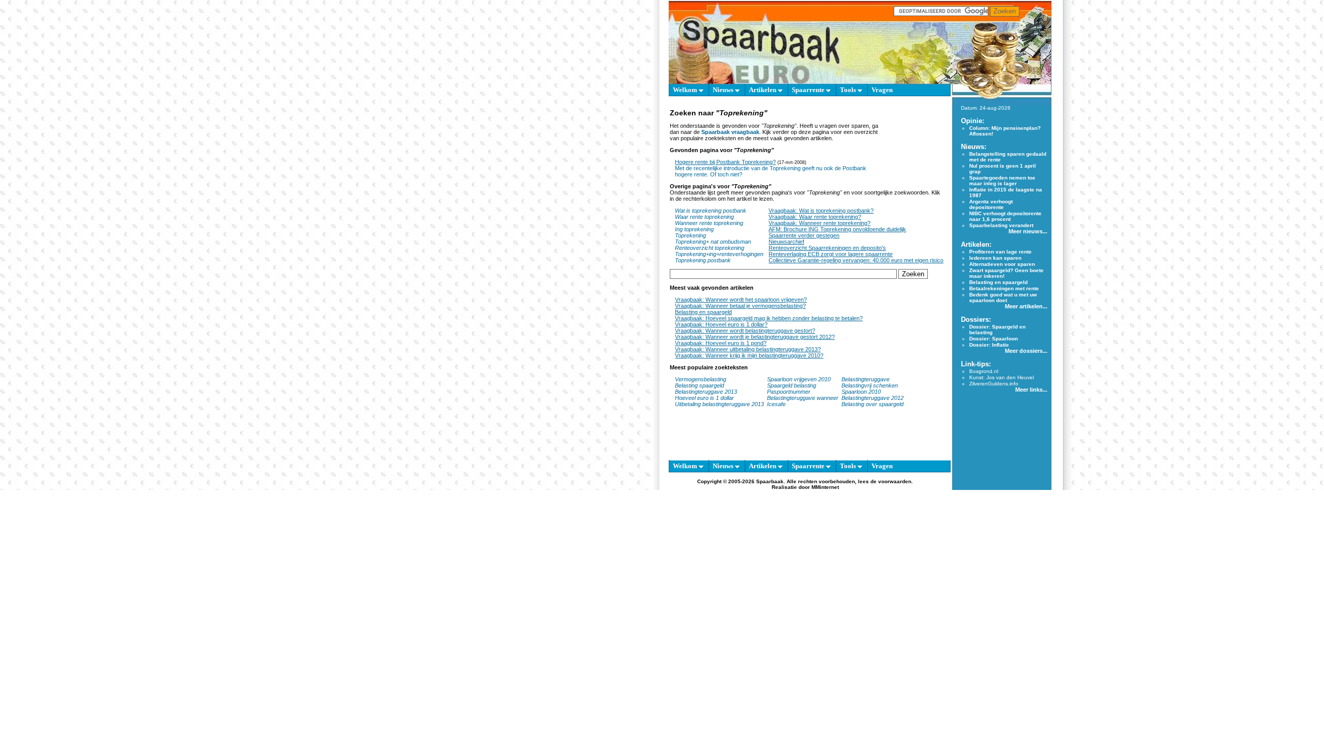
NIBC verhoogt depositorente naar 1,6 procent (1005, 216)
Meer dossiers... (1026, 351)
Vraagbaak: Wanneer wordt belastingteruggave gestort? (745, 330)
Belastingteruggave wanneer (802, 398)
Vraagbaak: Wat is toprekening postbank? (821, 210)
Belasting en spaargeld (703, 312)
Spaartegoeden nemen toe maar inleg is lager (1002, 180)
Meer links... (1031, 389)
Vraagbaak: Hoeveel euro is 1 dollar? (721, 324)
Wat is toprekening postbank (710, 210)
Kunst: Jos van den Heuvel (1001, 377)
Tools (848, 90)
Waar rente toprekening (704, 217)
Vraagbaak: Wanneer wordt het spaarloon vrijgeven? (741, 299)
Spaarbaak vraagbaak (730, 132)
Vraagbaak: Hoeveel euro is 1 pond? (720, 343)
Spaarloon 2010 (861, 392)
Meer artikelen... (1026, 306)
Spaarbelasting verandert (1001, 225)
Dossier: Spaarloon (993, 338)
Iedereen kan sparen (995, 258)
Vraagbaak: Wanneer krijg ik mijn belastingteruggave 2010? (749, 355)
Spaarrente (809, 90)
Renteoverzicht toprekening (709, 248)
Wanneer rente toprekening (709, 223)
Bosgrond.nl (983, 371)
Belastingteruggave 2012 (872, 398)
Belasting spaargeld (699, 385)
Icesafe (776, 404)
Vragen (882, 90)
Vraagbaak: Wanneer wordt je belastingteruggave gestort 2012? (755, 337)
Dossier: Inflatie (989, 345)
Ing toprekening (694, 229)
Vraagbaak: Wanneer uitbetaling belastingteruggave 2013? (748, 349)
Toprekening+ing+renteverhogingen (719, 254)
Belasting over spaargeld (872, 404)
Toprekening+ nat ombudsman (713, 242)
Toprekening (690, 235)
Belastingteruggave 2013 (706, 392)
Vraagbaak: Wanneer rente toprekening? (819, 223)
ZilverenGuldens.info (993, 383)
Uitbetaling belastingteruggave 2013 (719, 404)
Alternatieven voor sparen (1002, 264)
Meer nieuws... (1028, 231)
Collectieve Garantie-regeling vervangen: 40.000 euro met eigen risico (856, 260)
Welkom (686, 90)
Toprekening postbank (703, 260)
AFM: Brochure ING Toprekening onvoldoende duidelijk (837, 229)
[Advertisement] (913, 148)
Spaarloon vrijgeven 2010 (799, 379)
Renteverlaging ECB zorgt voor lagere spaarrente (831, 254)
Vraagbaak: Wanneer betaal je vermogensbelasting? (740, 306)
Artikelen (763, 90)
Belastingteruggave (865, 379)
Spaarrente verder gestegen (804, 235)
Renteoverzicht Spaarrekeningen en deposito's (827, 248)
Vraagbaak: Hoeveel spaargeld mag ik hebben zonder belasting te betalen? (769, 318)
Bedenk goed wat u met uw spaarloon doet (1003, 297)
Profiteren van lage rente (1000, 252)
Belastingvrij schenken (869, 385)
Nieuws (724, 90)
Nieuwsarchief (786, 242)
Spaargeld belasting (791, 385)
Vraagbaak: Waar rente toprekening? (815, 217)
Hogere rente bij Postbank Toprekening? (725, 162)
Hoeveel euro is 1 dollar (704, 398)
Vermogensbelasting (700, 379)
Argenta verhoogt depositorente (991, 204)
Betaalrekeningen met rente (1004, 288)
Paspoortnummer (788, 392)
